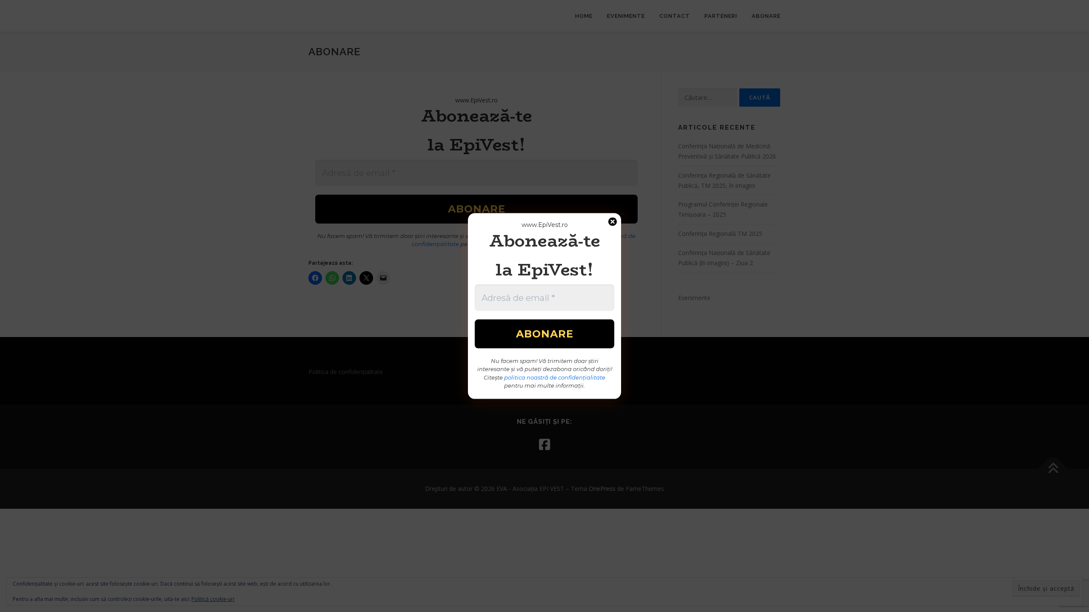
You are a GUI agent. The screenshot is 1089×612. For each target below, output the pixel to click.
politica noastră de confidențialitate (554, 377)
